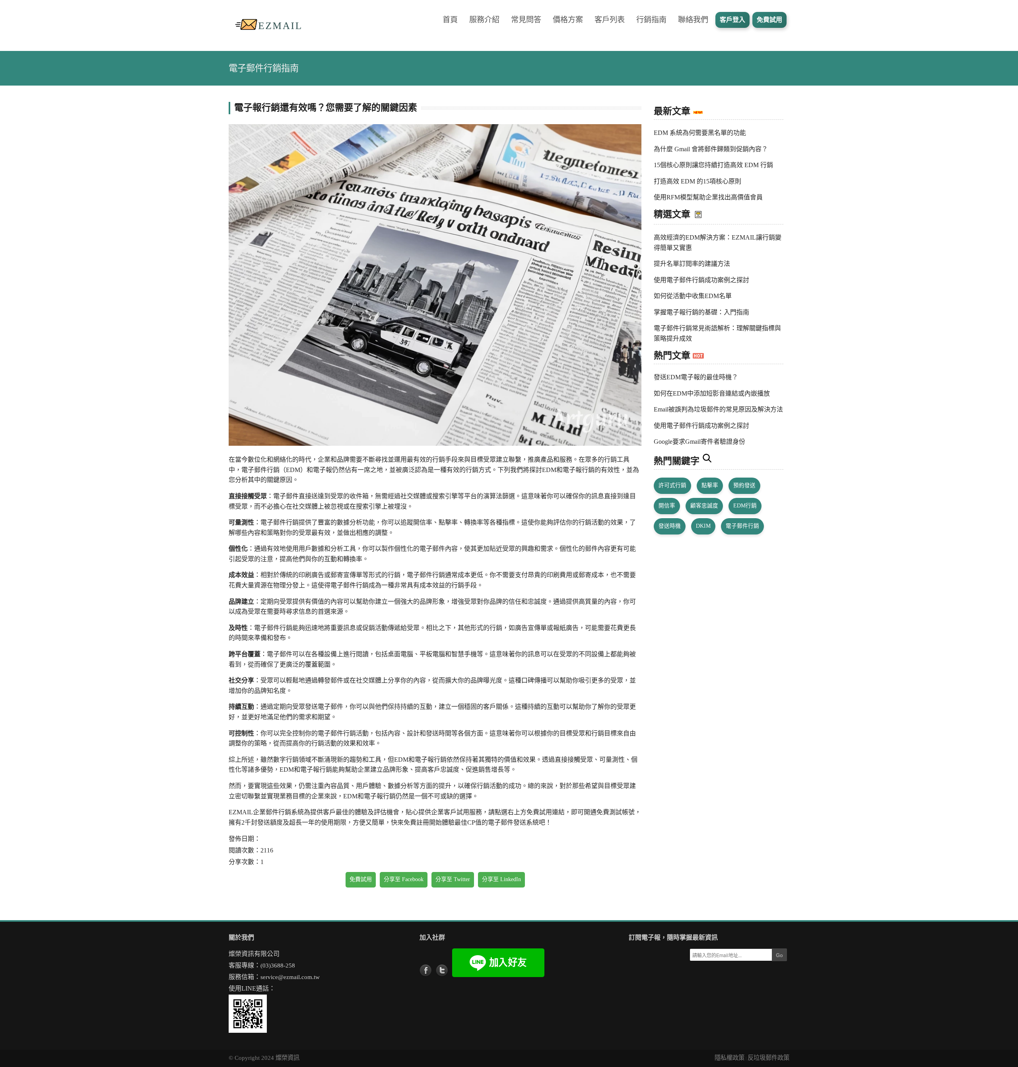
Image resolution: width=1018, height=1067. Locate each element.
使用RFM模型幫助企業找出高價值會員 (708, 197)
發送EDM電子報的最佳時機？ (696, 377)
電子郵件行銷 (742, 526)
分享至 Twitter (452, 879)
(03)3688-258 (277, 965)
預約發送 (744, 485)
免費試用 (361, 879)
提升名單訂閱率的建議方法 (692, 263)
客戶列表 (609, 20)
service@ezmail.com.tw (290, 976)
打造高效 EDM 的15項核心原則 (697, 181)
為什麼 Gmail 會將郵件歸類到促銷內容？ (711, 149)
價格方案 (568, 20)
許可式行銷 (672, 485)
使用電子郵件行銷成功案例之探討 (701, 280)
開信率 (667, 506)
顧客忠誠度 (704, 506)
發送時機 (670, 526)
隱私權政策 (729, 1057)
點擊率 (709, 485)
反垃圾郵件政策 (768, 1057)
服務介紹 (484, 20)
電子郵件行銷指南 (264, 68)
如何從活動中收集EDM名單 (693, 296)
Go (779, 955)
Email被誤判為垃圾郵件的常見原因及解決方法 (718, 409)
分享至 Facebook (404, 879)
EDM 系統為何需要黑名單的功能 (700, 132)
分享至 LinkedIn (501, 879)
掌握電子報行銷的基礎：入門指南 (701, 312)
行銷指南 (651, 20)
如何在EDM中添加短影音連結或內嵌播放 (712, 393)
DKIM (703, 526)
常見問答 (526, 20)
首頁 (450, 20)
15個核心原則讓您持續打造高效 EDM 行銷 (713, 165)
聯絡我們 (693, 20)
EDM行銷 (745, 506)
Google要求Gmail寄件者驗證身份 (699, 441)
